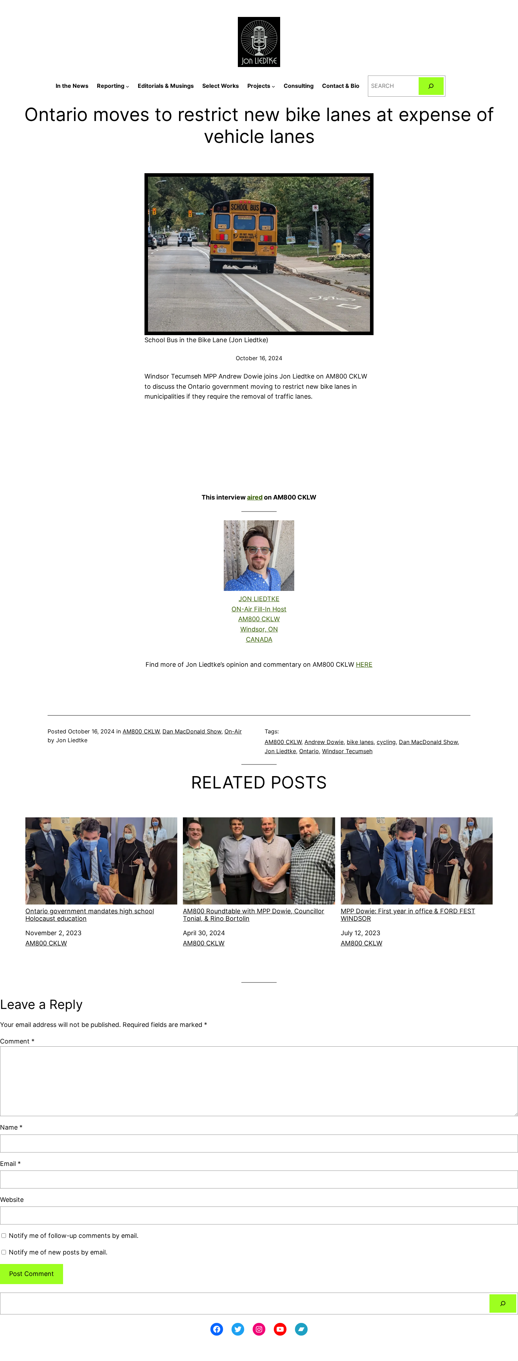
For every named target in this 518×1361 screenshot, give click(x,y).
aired (255, 497)
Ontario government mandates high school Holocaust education (89, 915)
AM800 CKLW (141, 731)
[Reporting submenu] (127, 86)
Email (10, 1163)
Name (11, 1127)
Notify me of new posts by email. (58, 1252)
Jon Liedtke (280, 751)
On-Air (233, 731)
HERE (364, 664)
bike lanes (360, 741)
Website (12, 1199)
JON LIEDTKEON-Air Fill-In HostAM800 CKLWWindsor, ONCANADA (259, 619)
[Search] (431, 86)
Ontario (309, 751)
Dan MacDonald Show (191, 731)
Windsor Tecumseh (347, 751)
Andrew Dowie (324, 741)
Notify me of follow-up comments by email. (73, 1235)
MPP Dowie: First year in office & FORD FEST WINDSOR (408, 915)
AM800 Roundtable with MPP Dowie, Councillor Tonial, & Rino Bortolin (253, 915)
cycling (386, 741)
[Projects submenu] (273, 86)
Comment (17, 1041)
